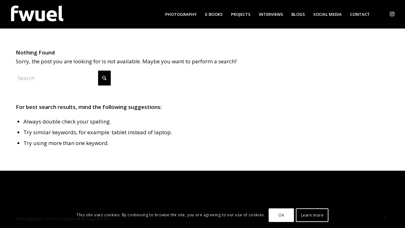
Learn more (312, 215)
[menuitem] (181, 14)
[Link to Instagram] (392, 14)
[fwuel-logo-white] (36, 14)
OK (281, 215)
